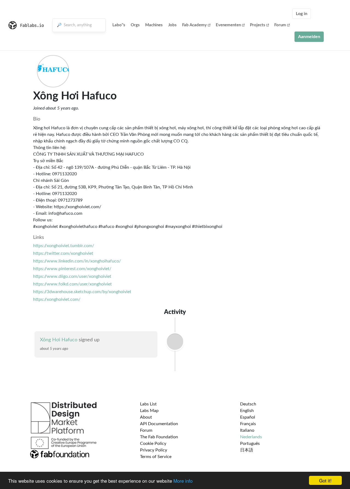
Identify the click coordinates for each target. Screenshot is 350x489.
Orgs (135, 25)
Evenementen (228, 25)
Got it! (325, 480)
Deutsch (248, 404)
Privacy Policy (153, 450)
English (247, 410)
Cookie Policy (153, 443)
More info (182, 480)
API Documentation (159, 424)
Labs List (148, 404)
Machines (154, 25)
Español (247, 417)
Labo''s (118, 25)
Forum (280, 25)
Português (250, 443)
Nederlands (251, 437)
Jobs (172, 25)
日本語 (246, 450)
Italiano (247, 430)
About (146, 417)
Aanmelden (309, 37)
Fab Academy (194, 25)
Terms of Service (155, 456)
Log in (301, 14)
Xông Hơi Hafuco (58, 340)
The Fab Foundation (159, 437)
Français (248, 424)
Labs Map (149, 410)
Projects (257, 25)
